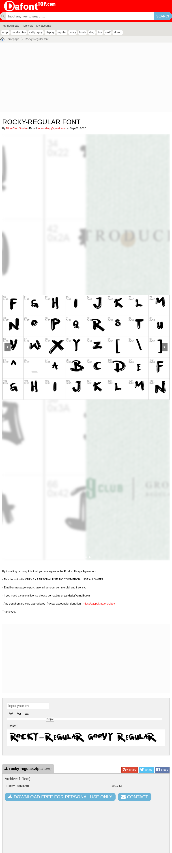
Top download (10, 25)
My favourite (43, 25)
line (100, 32)
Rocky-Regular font (36, 39)
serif (107, 32)
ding (92, 32)
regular (62, 32)
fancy (72, 32)
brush (82, 32)
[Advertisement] (86, 78)
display (50, 32)
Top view (27, 25)
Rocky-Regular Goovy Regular (83, 738)
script (5, 32)
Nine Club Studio (16, 128)
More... (118, 32)
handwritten (19, 32)
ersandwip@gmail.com (52, 128)
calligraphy (36, 32)
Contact (137, 796)
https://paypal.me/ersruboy (99, 603)
